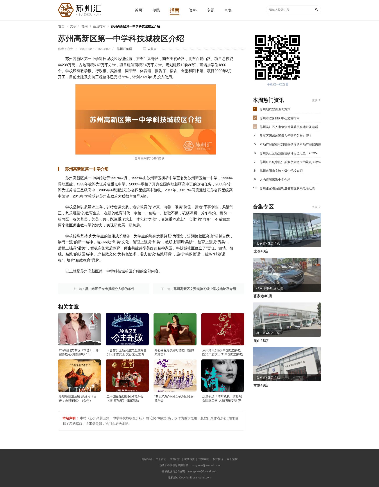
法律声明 (203, 459)
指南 (85, 26)
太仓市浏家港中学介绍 (275, 179)
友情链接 (189, 459)
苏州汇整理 (124, 49)
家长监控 (232, 459)
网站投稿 (146, 459)
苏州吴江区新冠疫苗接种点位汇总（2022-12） (288, 154)
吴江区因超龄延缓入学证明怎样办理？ (286, 135)
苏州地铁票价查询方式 (275, 109)
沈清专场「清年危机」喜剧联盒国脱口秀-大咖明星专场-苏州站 (222, 400)
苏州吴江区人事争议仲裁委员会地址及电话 (289, 126)
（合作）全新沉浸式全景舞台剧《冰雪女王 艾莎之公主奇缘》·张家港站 (127, 354)
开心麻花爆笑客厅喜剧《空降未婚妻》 (174, 352)
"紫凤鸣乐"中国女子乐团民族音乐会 (173, 398)
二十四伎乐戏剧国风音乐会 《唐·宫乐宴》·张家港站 (125, 398)
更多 (314, 100)
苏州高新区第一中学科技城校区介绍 (135, 26)
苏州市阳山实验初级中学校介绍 (281, 170)
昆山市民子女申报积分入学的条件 (109, 288)
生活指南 (99, 26)
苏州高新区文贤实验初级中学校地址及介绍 (204, 288)
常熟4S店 (261, 385)
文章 (73, 26)
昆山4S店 (261, 340)
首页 (61, 26)
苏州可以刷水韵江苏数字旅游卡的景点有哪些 (290, 162)
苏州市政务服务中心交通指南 (280, 118)
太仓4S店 (261, 251)
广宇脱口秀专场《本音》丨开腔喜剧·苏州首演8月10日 (79, 352)
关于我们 (161, 459)
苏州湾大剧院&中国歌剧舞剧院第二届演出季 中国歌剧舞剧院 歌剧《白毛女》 (222, 354)
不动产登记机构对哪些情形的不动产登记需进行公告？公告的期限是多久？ (290, 145)
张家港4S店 (263, 296)
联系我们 (175, 459)
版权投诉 (218, 459)
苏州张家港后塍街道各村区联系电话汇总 (287, 188)
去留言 (152, 48)
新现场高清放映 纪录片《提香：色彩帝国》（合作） (78, 398)
